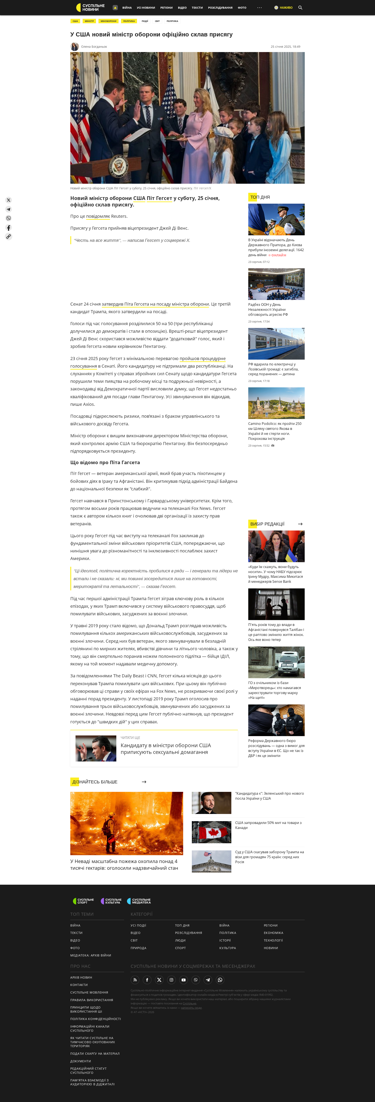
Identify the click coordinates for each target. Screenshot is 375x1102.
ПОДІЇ (145, 21)
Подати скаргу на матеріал (95, 1053)
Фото (242, 8)
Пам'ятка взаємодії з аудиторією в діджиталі (92, 1082)
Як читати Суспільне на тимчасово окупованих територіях (92, 1042)
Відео (182, 8)
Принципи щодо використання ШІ (86, 1009)
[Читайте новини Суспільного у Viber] (195, 980)
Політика (227, 933)
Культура (227, 948)
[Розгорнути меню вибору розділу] (115, 7)
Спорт (180, 948)
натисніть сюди (191, 1008)
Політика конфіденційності (95, 1019)
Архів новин (81, 977)
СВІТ (157, 21)
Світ (134, 940)
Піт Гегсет (159, 198)
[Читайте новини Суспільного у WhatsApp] (220, 980)
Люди (180, 940)
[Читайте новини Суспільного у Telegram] (208, 980)
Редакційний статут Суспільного (88, 1070)
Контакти (79, 985)
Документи (80, 1061)
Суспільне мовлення (89, 992)
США (75, 21)
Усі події (138, 925)
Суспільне (189, 1003)
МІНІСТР (89, 21)
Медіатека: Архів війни (90, 955)
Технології (273, 940)
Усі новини (146, 8)
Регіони (166, 8)
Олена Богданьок (94, 46)
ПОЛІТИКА (129, 21)
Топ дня (182, 925)
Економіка (273, 933)
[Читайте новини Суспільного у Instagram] (171, 980)
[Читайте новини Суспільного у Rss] (135, 980)
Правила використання (91, 1000)
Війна (127, 8)
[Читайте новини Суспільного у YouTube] (183, 980)
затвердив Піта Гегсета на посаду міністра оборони (155, 304)
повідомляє (98, 216)
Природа (138, 948)
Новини (271, 948)
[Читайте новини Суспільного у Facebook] (147, 980)
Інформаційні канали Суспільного (89, 1028)
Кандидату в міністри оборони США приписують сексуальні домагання (166, 748)
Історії (225, 940)
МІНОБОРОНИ (108, 21)
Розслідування (220, 8)
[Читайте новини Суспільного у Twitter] (159, 980)
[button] (8, 200)
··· (259, 7)
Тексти (197, 8)
